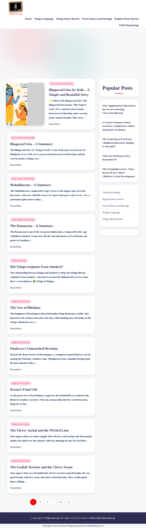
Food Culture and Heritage (62, 84)
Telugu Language (19, 261)
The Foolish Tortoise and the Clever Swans (41, 467)
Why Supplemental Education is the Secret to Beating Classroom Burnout (119, 109)
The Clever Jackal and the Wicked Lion (39, 430)
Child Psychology (111, 192)
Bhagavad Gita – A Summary (31, 144)
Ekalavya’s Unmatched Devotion (34, 348)
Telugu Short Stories (20, 424)
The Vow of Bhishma (25, 307)
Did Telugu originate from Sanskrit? (36, 267)
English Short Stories (21, 301)
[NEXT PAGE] (69, 502)
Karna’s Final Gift (23, 389)
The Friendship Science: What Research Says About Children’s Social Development (118, 173)
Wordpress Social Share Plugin (58, 525)
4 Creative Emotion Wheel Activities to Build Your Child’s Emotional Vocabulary (118, 126)
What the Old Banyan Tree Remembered (116, 158)
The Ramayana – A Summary (31, 226)
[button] (69, 502)
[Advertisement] (73, 50)
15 (61, 502)
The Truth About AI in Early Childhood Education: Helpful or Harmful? (118, 143)
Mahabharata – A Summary (30, 185)
